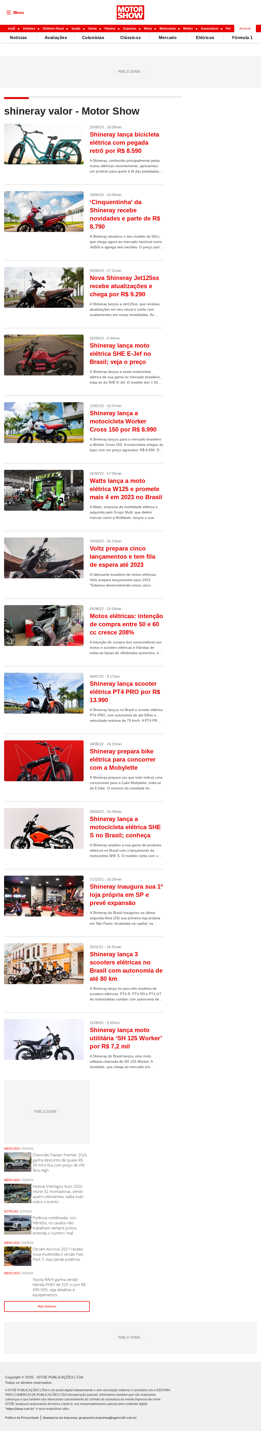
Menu (148, 28)
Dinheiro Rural (53, 28)
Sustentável (209, 28)
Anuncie (245, 28)
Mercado (168, 37)
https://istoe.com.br (20, 1409)
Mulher (188, 28)
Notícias (18, 37)
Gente (92, 28)
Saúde (76, 28)
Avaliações (56, 37)
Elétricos (205, 37)
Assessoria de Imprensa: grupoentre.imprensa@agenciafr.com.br (90, 1418)
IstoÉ (11, 28)
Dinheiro (29, 28)
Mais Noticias (47, 1306)
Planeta (110, 28)
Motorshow (168, 28)
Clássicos (130, 37)
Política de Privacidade (22, 1418)
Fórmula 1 (242, 37)
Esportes (129, 28)
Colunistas (93, 37)
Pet (228, 28)
